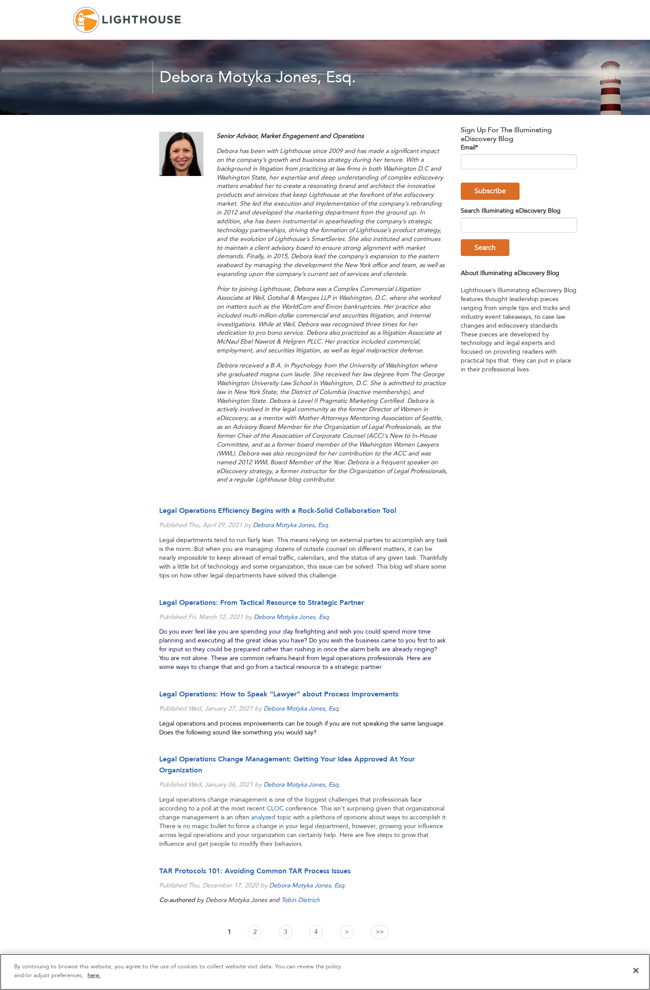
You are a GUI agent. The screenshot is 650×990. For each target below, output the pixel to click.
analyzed (263, 817)
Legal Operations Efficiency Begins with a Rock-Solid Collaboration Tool (277, 511)
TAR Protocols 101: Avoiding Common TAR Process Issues (255, 871)
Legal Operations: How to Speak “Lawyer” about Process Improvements (278, 694)
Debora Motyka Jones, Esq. (291, 525)
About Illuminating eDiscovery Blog (510, 273)
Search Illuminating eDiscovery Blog (511, 210)
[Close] (636, 970)
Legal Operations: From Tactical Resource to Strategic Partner (261, 603)
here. (94, 975)
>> (380, 932)
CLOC (275, 808)
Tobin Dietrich (300, 900)
